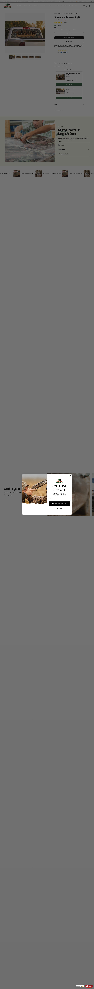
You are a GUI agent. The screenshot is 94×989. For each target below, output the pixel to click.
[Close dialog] (70, 476)
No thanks (59, 508)
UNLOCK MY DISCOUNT (59, 503)
